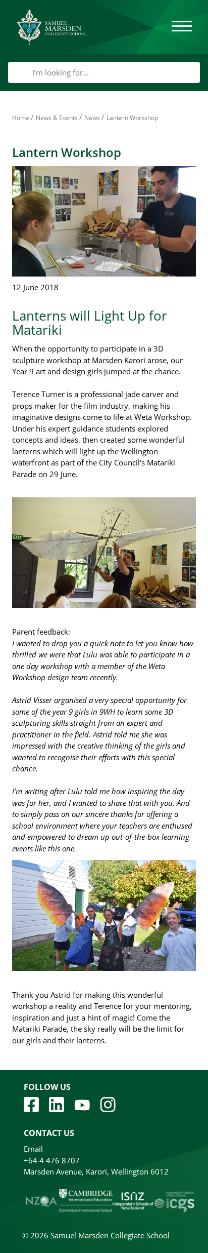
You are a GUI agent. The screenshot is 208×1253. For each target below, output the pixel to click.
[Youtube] (82, 1104)
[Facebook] (31, 1104)
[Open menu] (182, 27)
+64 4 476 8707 (52, 1160)
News (92, 117)
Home (20, 117)
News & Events (57, 117)
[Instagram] (108, 1104)
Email (33, 1149)
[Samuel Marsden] (51, 27)
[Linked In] (56, 1104)
